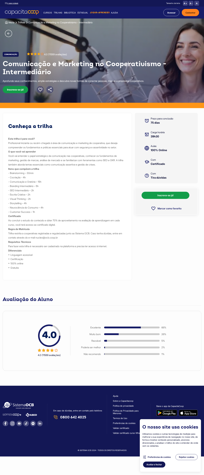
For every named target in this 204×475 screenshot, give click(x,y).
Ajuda (114, 12)
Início (11, 22)
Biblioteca (70, 12)
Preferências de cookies (159, 457)
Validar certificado (121, 428)
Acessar (171, 12)
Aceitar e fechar (154, 464)
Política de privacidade (123, 406)
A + (185, 3)
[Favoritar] (40, 89)
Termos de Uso (120, 418)
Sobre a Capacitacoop (123, 401)
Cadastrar (190, 12)
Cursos (47, 12)
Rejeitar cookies (186, 457)
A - (191, 3)
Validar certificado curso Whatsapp (129, 433)
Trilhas (58, 12)
